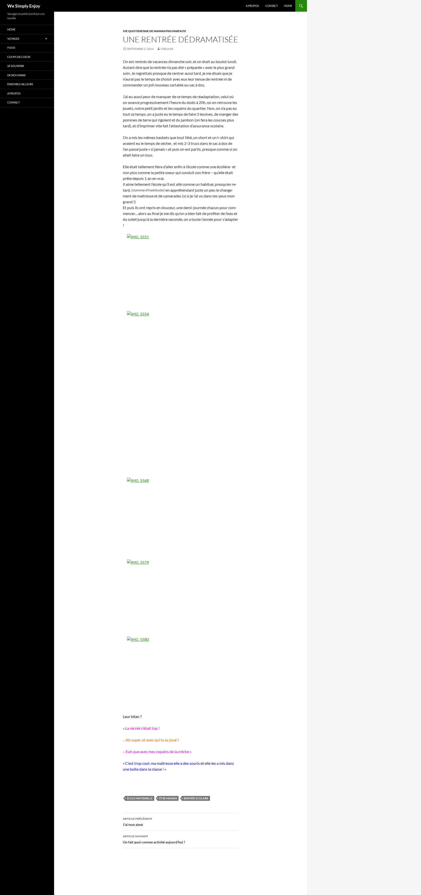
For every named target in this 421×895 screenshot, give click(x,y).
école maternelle (140, 798)
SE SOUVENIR (15, 65)
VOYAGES (13, 38)
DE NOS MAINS (16, 75)
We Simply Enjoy (23, 6)
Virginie (167, 49)
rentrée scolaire (196, 798)
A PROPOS (252, 5)
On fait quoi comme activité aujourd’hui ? (154, 839)
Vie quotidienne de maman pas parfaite (154, 31)
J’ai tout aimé (137, 822)
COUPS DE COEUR (18, 56)
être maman (168, 798)
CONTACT (271, 5)
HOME (288, 5)
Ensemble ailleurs (20, 84)
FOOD (11, 47)
